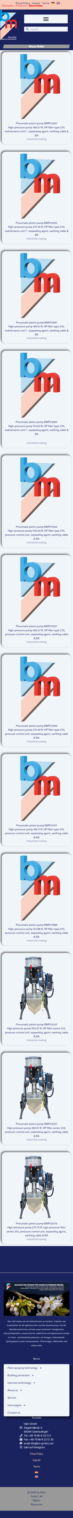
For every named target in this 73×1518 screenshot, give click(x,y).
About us (12, 1390)
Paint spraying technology (22, 1367)
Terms (45, 3)
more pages (14, 1405)
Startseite (7, 5)
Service (11, 1397)
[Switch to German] (53, 3)
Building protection (18, 1375)
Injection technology (19, 1382)
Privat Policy (23, 3)
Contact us (13, 1412)
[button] (46, 19)
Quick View (36, 116)
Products (21, 5)
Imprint (36, 3)
